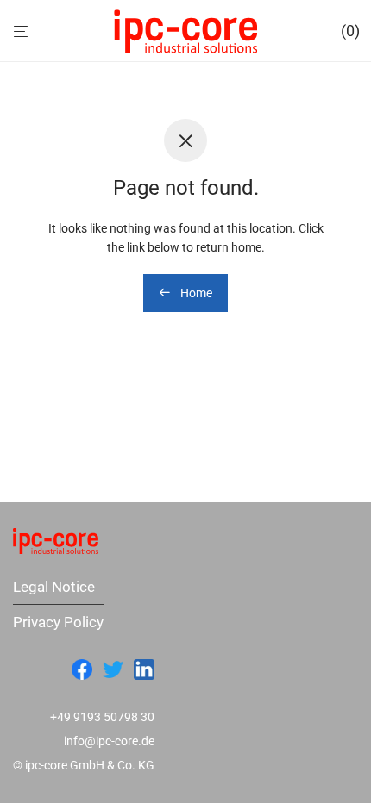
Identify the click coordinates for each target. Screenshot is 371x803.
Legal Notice (54, 586)
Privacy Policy (58, 622)
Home (195, 293)
